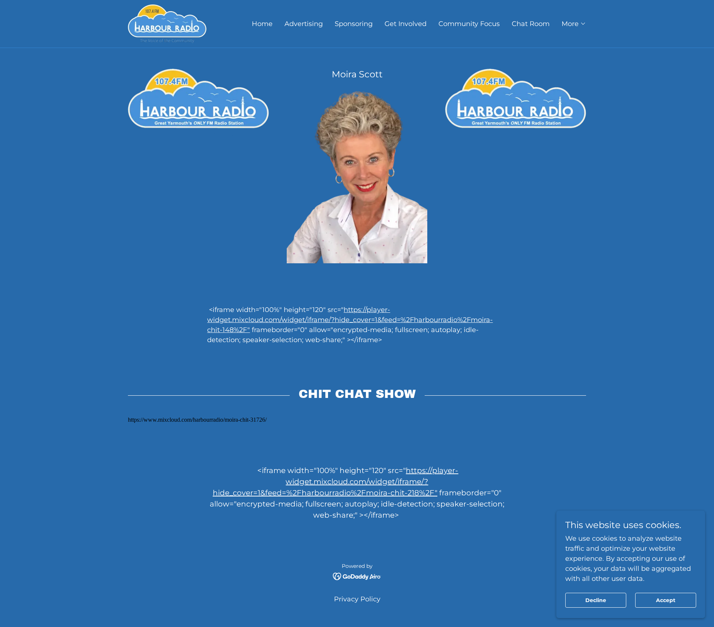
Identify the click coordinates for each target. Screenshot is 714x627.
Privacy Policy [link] (357, 599)
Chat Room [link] (531, 24)
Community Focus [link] (469, 24)
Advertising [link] (303, 24)
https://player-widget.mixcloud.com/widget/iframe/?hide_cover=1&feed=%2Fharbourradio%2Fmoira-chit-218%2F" (336, 481)
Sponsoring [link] (354, 24)
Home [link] (262, 24)
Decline (595, 600)
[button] (574, 23)
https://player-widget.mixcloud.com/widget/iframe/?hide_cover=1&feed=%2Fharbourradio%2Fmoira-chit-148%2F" (350, 320)
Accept (665, 600)
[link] (167, 23)
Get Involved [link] (406, 24)
